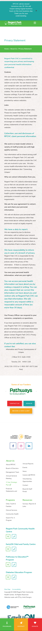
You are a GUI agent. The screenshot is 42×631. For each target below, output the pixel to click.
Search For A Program (10, 519)
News (25, 471)
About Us (13, 49)
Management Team (12, 472)
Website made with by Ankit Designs (18, 597)
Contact (25, 485)
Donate (29, 403)
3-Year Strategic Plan (11, 483)
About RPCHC (10, 465)
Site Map (7, 589)
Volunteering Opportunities (27, 480)
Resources (27, 500)
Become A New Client (21, 411)
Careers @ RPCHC (29, 475)
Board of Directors (12, 468)
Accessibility (16, 589)
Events (25, 467)
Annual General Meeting (11, 477)
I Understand (8, 627)
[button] (5, 391)
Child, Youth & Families (11, 505)
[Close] (36, 11)
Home (6, 49)
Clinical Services (11, 510)
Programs (10, 500)
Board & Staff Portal (27, 490)
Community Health (12, 514)
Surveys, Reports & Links (29, 505)
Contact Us (14, 403)
